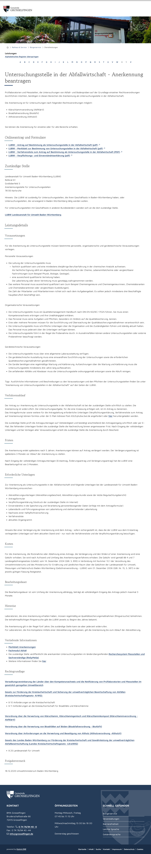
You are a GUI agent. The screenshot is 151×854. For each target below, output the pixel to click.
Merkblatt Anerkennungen (22, 647)
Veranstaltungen (111, 819)
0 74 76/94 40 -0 (28, 826)
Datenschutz (129, 849)
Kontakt (106, 849)
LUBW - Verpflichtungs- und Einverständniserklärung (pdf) (39, 155)
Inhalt (91, 849)
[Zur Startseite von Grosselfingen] (17, 9)
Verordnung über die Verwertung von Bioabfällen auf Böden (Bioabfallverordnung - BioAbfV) (53, 726)
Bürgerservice (35, 47)
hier (111, 416)
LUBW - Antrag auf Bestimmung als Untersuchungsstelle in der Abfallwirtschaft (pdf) (53, 145)
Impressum (117, 849)
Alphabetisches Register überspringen (21, 57)
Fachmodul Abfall (18, 650)
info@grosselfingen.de (21, 834)
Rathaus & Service (19, 47)
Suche (98, 849)
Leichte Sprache (111, 829)
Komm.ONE (21, 849)
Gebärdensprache (111, 834)
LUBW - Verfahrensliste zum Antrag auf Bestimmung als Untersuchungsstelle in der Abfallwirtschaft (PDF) (64, 152)
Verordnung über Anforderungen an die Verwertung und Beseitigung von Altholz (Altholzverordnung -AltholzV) (63, 733)
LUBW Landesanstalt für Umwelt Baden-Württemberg (33, 214)
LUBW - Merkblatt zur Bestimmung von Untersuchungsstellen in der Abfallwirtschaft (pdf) (56, 148)
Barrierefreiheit (110, 824)
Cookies (140, 849)
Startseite (8, 47)
